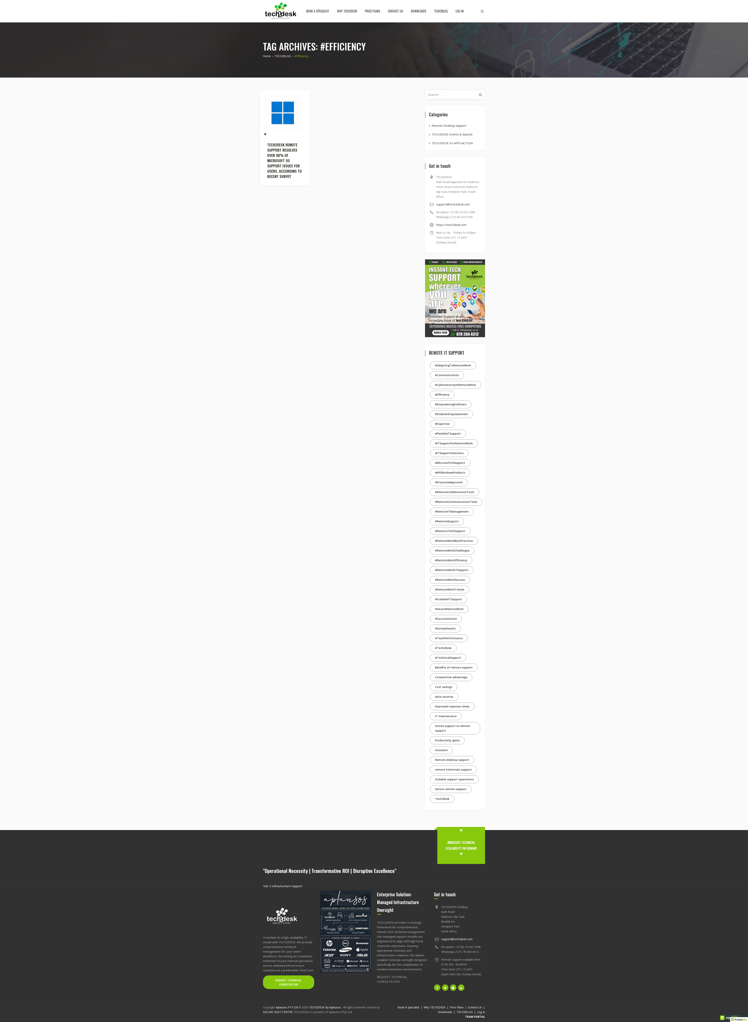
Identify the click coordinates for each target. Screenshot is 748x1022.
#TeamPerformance (449, 638)
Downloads (418, 11)
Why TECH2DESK (347, 11)
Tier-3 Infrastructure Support (282, 886)
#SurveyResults (445, 628)
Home (267, 56)
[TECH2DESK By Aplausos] (280, 11)
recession (441, 750)
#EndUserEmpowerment (451, 414)
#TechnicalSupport (448, 658)
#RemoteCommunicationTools (456, 502)
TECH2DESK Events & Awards (452, 134)
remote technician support (453, 769)
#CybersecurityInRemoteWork (455, 385)
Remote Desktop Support (449, 125)
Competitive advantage (451, 677)
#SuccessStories (446, 619)
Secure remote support (451, 789)
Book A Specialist (317, 11)
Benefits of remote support (454, 667)
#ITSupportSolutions (449, 453)
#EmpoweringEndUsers (450, 404)
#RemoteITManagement (452, 511)
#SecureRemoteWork (449, 609)
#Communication (447, 375)
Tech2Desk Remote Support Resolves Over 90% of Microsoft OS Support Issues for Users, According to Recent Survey (284, 160)
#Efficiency (442, 394)
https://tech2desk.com (451, 225)
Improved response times (452, 706)
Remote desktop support (452, 760)
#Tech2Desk (443, 648)
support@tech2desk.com (453, 204)
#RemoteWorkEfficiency (451, 560)
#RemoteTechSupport (450, 531)
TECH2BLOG (441, 11)
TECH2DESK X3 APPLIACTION (452, 143)
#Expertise (442, 424)
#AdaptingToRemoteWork (453, 365)
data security (444, 696)
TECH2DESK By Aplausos (325, 1007)
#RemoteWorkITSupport (451, 570)
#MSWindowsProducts (450, 472)
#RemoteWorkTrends (449, 589)
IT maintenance (446, 716)
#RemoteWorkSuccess (450, 580)
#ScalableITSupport (448, 599)
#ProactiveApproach (449, 482)
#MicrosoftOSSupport (450, 463)
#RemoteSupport (447, 521)
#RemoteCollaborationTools (454, 492)
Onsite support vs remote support (452, 728)
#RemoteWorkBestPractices (454, 541)
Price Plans (372, 11)
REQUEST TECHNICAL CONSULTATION (288, 982)
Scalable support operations (454, 779)
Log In (460, 11)
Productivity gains (447, 740)
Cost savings (443, 687)
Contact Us (395, 11)
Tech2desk (442, 799)
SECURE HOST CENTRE (278, 1012)
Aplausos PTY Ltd (287, 1007)
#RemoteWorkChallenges (452, 550)
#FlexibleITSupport (448, 433)
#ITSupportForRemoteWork (454, 443)
